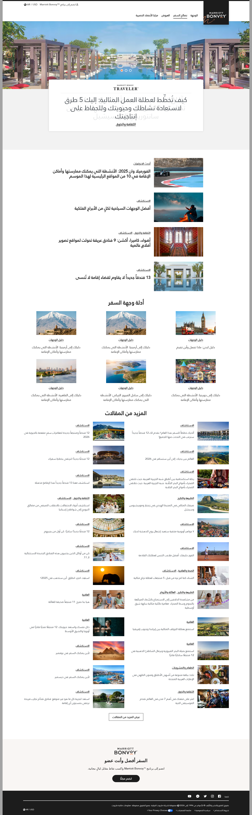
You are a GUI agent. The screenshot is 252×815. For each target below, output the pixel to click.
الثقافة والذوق (126, 124)
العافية (85, 594)
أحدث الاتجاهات (142, 163)
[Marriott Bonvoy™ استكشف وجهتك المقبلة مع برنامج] (216, 13)
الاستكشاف (144, 200)
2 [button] (126, 70)
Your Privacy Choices (158, 810)
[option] (126, 55)
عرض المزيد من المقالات (126, 717)
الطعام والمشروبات (183, 667)
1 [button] (130, 70)
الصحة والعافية (186, 570)
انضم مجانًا (126, 778)
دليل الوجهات (195, 339)
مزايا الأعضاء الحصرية (147, 15)
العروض (165, 15)
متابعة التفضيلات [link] (184, 810)
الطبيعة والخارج (186, 498)
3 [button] (122, 70)
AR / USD (31, 4)
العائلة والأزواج (168, 592)
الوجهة (194, 15)
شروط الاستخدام (221, 810)
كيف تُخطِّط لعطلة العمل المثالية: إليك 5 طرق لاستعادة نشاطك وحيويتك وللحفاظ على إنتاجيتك (126, 108)
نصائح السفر (180, 15)
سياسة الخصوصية (202, 810)
